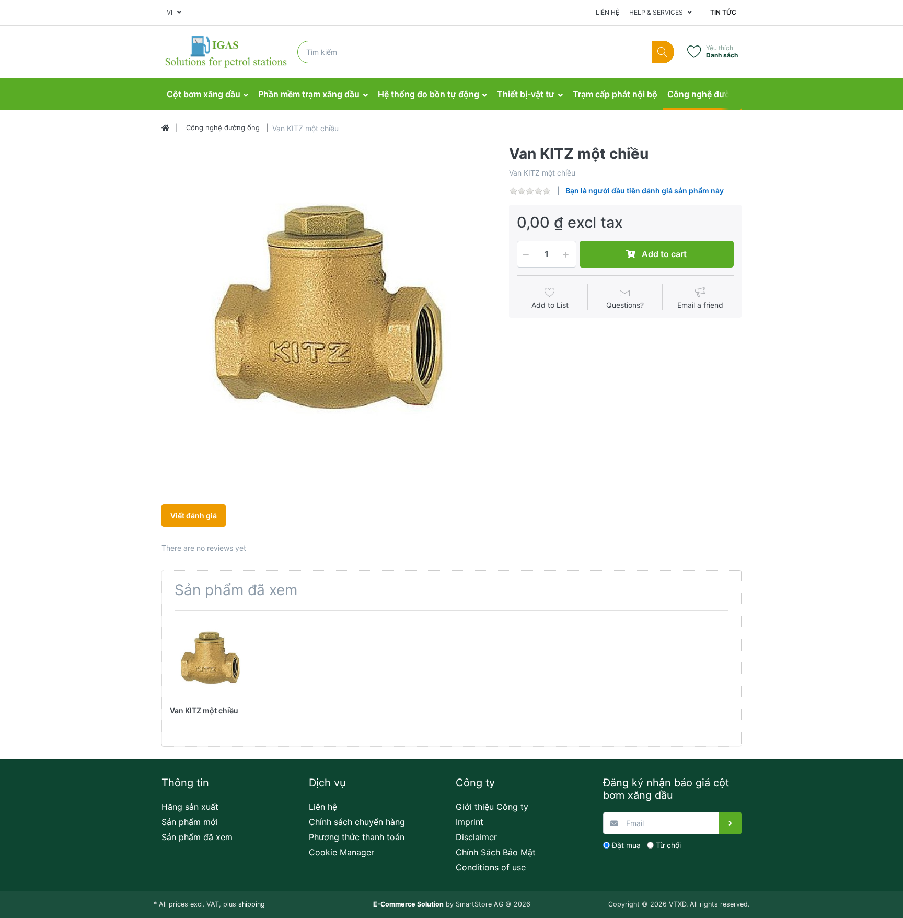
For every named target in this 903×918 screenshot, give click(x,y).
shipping (251, 904)
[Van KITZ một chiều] (327, 311)
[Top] (165, 128)
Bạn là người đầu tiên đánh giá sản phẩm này (644, 190)
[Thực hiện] (730, 823)
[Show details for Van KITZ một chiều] (210, 659)
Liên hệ (607, 12)
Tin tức (723, 12)
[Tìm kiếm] (663, 52)
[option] (327, 311)
